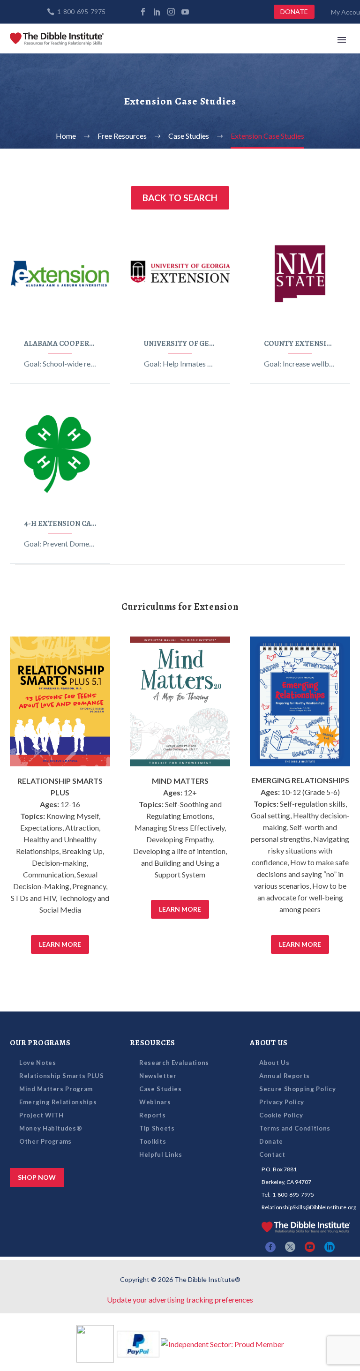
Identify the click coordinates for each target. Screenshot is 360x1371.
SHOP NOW (37, 1177)
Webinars (155, 1102)
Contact (272, 1154)
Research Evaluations (174, 1062)
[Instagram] (171, 11)
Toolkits (152, 1141)
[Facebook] (143, 11)
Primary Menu (341, 40)
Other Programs (45, 1141)
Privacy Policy (281, 1102)
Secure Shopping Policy (297, 1089)
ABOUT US (268, 1043)
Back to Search (180, 197)
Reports (152, 1115)
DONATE (294, 11)
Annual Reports (284, 1075)
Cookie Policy (281, 1115)
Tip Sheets (157, 1128)
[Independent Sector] (222, 1342)
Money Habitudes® (50, 1128)
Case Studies (160, 1089)
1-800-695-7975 (81, 11)
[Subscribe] (199, 11)
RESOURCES (152, 1043)
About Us (274, 1062)
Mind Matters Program (56, 1089)
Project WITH (41, 1115)
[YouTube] (185, 11)
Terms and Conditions (294, 1128)
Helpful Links (160, 1154)
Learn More (60, 944)
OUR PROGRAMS (40, 1043)
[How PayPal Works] (138, 1342)
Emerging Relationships (58, 1102)
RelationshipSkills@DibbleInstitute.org (309, 1207)
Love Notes (37, 1062)
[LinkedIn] (157, 11)
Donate (271, 1141)
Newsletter (158, 1075)
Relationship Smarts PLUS (61, 1075)
